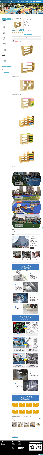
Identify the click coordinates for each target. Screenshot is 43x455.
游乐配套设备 (4, 49)
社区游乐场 (4, 37)
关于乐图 (13, 443)
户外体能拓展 (4, 44)
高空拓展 (4, 26)
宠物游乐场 (20, 445)
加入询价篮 (30, 34)
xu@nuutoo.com (3, 443)
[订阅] (41, 442)
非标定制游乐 (4, 43)
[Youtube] (21, 448)
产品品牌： (25, 24)
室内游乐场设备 (4, 20)
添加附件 (14, 436)
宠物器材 (4, 54)
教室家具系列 (4, 59)
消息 (12, 447)
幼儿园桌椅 (4, 60)
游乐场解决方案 (13, 444)
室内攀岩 (4, 25)
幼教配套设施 (3, 55)
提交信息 (6, 72)
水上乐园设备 (4, 50)
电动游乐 (4, 32)
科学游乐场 (4, 38)
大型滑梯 (4, 27)
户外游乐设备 (20, 444)
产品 (12, 445)
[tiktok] (23, 448)
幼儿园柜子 (4, 61)
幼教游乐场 (4, 39)
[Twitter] (38, 1)
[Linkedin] (39, 1)
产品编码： (25, 25)
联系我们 (13, 448)
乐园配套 (4, 33)
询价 (26, 34)
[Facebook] (40, 1)
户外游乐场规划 (20, 443)
